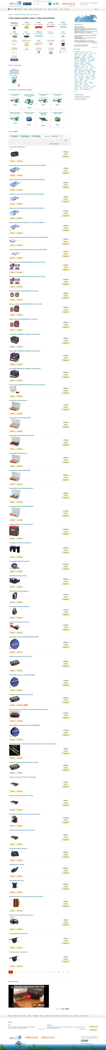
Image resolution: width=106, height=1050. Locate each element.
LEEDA (82, 67)
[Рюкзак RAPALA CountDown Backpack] (14, 596)
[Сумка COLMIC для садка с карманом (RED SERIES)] (14, 682)
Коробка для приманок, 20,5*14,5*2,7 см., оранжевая (22, 777)
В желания (19, 161)
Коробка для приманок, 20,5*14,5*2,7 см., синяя (21, 795)
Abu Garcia (89, 51)
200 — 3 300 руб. (14, 24)
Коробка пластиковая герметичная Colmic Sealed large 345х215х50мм (27, 179)
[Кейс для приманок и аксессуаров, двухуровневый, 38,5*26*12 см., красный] (14, 715)
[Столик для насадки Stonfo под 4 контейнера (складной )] (29, 102)
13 (63, 972)
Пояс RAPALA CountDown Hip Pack (18, 575)
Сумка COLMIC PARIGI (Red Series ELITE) (19, 561)
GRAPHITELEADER (79, 63)
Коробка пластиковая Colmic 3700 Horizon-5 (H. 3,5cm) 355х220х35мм (26, 194)
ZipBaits (76, 87)
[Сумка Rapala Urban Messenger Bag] (14, 854)
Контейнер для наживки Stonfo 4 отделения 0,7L (15, 113)
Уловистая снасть (79, 94)
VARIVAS (81, 83)
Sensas (76, 79)
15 (10, 975)
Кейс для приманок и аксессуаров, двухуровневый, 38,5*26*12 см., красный (28, 709)
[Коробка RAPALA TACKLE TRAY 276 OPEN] (14, 424)
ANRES (86, 53)
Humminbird (77, 66)
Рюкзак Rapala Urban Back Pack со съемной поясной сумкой (24, 814)
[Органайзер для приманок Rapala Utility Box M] (14, 699)
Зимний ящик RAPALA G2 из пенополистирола (21, 524)
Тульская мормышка (85, 89)
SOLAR (87, 79)
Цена (66, 140)
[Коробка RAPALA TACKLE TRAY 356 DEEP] (14, 476)
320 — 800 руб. (14, 72)
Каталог (10, 14)
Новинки (12, 9)
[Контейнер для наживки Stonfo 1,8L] (57, 100)
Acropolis (76, 53)
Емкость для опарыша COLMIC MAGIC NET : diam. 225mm (23, 290)
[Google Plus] (68, 1009)
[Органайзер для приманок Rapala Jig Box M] (14, 662)
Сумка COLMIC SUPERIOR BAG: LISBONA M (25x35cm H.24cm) (24, 334)
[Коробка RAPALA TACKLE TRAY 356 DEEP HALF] (14, 494)
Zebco (83, 86)
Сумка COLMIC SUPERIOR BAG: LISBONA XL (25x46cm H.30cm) (25, 368)
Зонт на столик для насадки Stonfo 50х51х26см (43, 113)
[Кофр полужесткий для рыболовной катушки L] (14, 921)
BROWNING (77, 57)
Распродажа (19, 9)
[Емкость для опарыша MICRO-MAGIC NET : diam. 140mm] (14, 324)
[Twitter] (64, 1009)
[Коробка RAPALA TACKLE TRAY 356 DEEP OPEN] (14, 512)
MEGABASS (82, 70)
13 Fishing (77, 51)
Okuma (80, 73)
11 (54, 972)
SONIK (92, 79)
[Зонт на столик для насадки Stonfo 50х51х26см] (43, 120)
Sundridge (90, 82)
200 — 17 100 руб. (26, 23)
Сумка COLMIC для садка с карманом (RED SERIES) (22, 674)
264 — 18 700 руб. (38, 32)
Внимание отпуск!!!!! (79, 26)
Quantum (87, 76)
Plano (82, 74)
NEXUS (94, 71)
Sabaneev (88, 77)
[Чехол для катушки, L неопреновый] (14, 958)
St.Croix (76, 80)
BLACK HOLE (77, 56)
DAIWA (93, 58)
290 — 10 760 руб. (14, 32)
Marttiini (91, 69)
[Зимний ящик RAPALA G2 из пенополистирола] (14, 530)
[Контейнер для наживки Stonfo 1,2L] (43, 100)
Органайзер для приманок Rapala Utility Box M (21, 694)
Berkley (85, 54)
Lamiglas (76, 67)
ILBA (83, 66)
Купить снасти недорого (80, 99)
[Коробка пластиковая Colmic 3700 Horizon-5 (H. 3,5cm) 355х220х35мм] (14, 198)
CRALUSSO (83, 58)
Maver (75, 70)
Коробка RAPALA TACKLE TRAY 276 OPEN (19, 417)
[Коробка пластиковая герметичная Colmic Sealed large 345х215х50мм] (14, 184)
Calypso (84, 57)
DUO (75, 60)
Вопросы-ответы (17, 1015)
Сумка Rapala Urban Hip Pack (16, 880)
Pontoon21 (88, 74)
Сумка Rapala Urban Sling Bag (16, 864)
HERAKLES (83, 64)
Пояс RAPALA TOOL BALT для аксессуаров (20, 542)
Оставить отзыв (93, 1026)
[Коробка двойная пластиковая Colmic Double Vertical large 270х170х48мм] (14, 253)
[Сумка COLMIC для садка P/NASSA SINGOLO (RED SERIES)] (14, 644)
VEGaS (86, 83)
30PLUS (83, 51)
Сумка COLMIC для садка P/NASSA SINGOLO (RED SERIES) (24, 636)
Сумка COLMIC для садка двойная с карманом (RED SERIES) (24, 725)
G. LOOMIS (91, 60)
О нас (45, 9)
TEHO (75, 83)
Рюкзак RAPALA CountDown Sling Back (19, 606)
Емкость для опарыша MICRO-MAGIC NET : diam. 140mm (23, 319)
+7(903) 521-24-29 (48, 1037)
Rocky (75, 77)
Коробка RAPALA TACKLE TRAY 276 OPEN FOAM (21, 435)
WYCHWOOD (77, 86)
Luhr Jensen (93, 67)
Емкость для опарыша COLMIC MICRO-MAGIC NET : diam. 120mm (25, 303)
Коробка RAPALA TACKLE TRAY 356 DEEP (19, 470)
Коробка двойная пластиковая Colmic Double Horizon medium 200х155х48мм (28, 237)
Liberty (86, 67)
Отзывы (24, 1015)
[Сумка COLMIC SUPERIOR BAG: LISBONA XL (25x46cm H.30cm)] (14, 374)
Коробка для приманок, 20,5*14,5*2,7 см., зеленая (21, 830)
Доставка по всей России (86, 18)
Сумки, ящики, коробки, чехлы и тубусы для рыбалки (26, 14)
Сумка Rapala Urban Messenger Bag (18, 848)
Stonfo (81, 80)
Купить (65, 154)
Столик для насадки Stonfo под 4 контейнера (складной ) (29, 95)
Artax (90, 53)
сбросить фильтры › (54, 143)
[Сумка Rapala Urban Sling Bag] (14, 870)
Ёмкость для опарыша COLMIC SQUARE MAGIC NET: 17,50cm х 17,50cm (27, 276)
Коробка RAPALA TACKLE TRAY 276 (18, 400)
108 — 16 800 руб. (63, 23)
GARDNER (82, 61)
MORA (89, 71)
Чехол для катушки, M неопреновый (18, 933)
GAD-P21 (76, 61)
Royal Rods (81, 77)
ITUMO (91, 66)
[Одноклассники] (65, 1009)
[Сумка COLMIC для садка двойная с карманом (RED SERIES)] (14, 731)
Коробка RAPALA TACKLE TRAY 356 (18, 453)
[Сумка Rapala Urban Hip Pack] (14, 886)
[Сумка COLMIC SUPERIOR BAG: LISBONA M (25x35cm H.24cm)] (14, 339)
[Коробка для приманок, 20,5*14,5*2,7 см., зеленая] (14, 836)
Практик (76, 89)
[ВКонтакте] (62, 1009)
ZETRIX (94, 86)
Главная (10, 1015)
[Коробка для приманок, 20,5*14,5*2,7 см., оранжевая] (14, 783)
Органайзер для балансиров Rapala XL (19, 621)
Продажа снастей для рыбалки (82, 96)
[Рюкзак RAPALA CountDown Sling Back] (14, 611)
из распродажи (25, 136)
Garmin (89, 61)
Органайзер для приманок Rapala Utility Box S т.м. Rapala (23, 762)
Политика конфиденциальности (86, 1043)
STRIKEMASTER (78, 82)
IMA (87, 66)
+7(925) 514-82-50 (68, 3)
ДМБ (81, 87)
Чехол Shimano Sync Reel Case (17, 146)
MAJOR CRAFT (78, 69)
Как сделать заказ (64, 1015)
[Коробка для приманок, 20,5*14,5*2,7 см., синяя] (14, 802)
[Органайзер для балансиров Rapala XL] (14, 626)
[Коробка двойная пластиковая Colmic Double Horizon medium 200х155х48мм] (14, 240)
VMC (81, 84)
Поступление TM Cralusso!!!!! (81, 44)
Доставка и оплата (38, 9)
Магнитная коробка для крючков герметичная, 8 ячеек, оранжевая (26, 896)
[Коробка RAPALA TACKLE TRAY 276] (14, 406)
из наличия (14, 136)
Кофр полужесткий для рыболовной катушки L (21, 914)
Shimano (82, 79)
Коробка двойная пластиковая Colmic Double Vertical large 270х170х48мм (28, 249)
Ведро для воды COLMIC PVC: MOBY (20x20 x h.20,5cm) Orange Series (27, 384)
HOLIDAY (90, 64)
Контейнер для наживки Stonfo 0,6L (15, 95)
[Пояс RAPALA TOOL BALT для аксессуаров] (14, 549)
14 (68, 972)
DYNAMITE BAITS (82, 60)
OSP (85, 73)
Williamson (86, 84)
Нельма (91, 87)
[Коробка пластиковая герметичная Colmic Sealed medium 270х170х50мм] (14, 169)
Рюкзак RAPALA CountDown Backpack (18, 591)
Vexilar (91, 83)
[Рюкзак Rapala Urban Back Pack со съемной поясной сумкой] (14, 819)
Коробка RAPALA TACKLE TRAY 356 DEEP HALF (21, 488)
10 (50, 972)
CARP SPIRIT (90, 57)
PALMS (89, 73)
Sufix (85, 82)
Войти (96, 9)
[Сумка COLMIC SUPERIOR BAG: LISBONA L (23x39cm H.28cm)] (14, 357)
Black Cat (91, 54)
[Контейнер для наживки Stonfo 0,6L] (15, 100)
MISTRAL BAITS (82, 71)
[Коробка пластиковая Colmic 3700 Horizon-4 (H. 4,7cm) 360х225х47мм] (14, 212)
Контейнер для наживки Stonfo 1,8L (57, 95)
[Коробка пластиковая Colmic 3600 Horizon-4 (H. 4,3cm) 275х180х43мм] (14, 227)
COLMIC (76, 58)
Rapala (92, 76)
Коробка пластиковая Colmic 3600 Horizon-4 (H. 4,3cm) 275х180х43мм (26, 222)
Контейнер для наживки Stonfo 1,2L (43, 95)
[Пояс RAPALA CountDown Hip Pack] (14, 580)
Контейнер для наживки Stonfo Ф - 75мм (29, 113)
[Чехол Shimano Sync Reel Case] (14, 153)
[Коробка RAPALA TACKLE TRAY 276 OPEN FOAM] (14, 442)
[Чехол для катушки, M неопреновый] (14, 940)
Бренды (50, 9)
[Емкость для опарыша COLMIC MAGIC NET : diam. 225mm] (14, 294)
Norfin (75, 73)
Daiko (89, 58)
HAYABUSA (87, 63)
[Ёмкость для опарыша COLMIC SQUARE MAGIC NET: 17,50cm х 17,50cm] (14, 281)
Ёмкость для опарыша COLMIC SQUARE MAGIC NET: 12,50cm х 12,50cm (27, 262)
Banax (80, 54)
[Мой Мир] (67, 1009)
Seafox (94, 77)
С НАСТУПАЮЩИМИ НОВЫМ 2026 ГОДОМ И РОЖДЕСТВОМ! (85, 36)
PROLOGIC (80, 76)
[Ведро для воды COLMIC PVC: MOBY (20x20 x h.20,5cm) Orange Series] (14, 390)
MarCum (85, 69)
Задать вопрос (93, 1029)
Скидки (25, 9)
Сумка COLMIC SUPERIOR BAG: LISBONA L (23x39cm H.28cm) (24, 350)
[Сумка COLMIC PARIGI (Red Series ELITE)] (14, 565)
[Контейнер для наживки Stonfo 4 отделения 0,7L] (15, 118)
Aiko (81, 53)
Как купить (55, 9)
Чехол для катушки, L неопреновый (18, 951)
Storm (85, 80)
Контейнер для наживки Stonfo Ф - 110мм (57, 113)
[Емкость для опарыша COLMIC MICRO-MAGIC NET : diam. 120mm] (14, 308)
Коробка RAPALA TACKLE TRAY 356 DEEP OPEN (21, 506)
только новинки (36, 136)
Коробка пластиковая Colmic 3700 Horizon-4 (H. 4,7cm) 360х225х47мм (26, 208)
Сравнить (12, 161)
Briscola (90, 56)
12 (59, 972)
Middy (87, 70)
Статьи (61, 9)
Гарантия (30, 9)
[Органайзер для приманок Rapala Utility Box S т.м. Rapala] (14, 766)
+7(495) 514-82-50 (31, 1037)
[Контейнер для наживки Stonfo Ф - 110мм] (57, 119)
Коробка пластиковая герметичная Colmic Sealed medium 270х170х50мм (27, 165)
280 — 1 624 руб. (51, 23)
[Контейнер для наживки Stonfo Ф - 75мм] (29, 119)
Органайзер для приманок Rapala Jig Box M (20, 656)
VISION (76, 84)
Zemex (88, 86)
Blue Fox (84, 56)
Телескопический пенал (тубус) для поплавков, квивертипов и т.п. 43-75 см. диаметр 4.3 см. (32, 743)
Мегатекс (86, 87)
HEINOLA (76, 64)
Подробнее (66, 156)
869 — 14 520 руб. (38, 23)
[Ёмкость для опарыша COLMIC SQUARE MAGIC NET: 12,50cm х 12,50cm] (14, 266)
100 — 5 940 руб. (26, 32)
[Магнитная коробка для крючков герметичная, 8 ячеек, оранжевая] (14, 903)
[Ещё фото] (21, 149)
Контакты (67, 9)
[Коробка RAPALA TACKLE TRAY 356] (14, 459)
